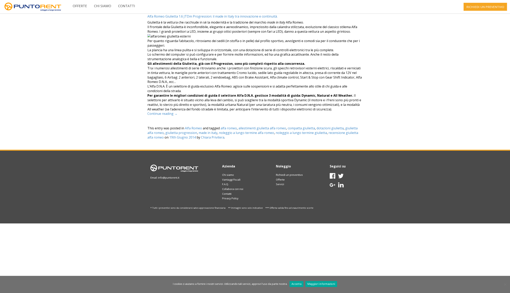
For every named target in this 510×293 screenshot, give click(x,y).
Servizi (280, 184)
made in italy (208, 133)
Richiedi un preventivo (289, 175)
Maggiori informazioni (321, 283)
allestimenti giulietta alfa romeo (262, 128)
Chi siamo (102, 6)
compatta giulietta (301, 128)
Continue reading (162, 113)
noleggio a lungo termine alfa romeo (246, 133)
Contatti (126, 6)
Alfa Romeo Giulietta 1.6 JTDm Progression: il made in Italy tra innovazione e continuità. (212, 16)
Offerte (80, 6)
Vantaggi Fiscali (231, 179)
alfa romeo (229, 128)
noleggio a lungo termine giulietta (301, 133)
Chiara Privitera (212, 137)
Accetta (296, 283)
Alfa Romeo (193, 128)
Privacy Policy (230, 198)
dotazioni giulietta (330, 128)
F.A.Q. (225, 184)
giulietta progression (181, 133)
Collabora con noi (232, 189)
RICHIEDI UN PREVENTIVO (485, 7)
